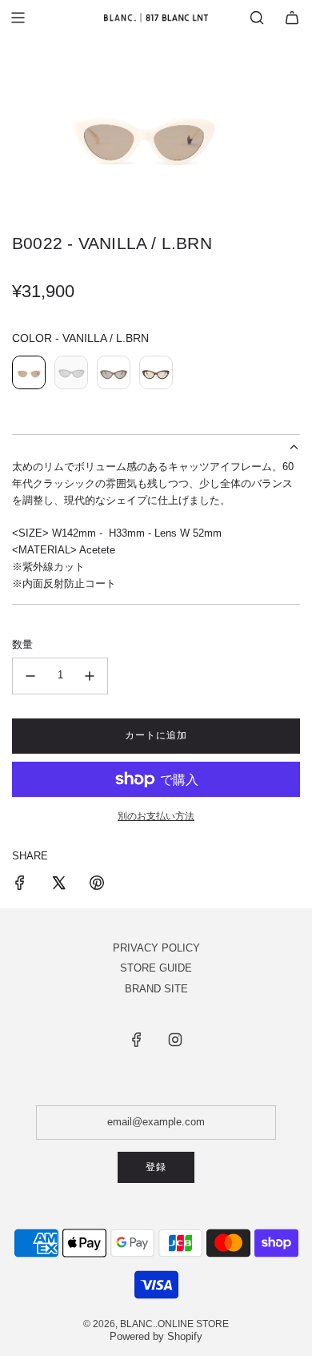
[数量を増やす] (89, 676)
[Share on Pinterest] (96, 885)
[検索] (256, 17)
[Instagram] (175, 1039)
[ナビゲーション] (17, 17)
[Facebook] (136, 1039)
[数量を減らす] (30, 676)
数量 (22, 644)
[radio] (29, 375)
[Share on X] (58, 885)
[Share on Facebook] (20, 885)
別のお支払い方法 (156, 816)
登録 (156, 1167)
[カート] (292, 17)
